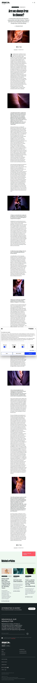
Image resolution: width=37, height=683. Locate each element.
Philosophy (16, 49)
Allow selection (18, 353)
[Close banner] (35, 328)
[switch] (14, 347)
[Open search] (33, 2)
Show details (32, 350)
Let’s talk (31, 608)
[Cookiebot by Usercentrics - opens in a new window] (29, 328)
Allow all (30, 353)
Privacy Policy (13, 638)
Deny (7, 353)
